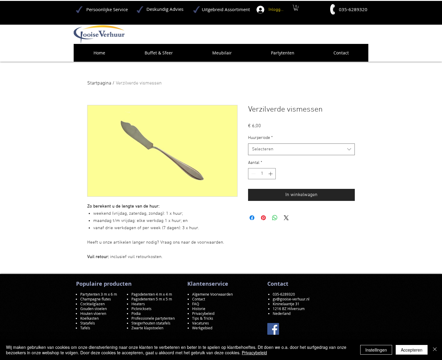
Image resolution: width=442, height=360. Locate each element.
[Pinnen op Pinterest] (263, 217)
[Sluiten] (434, 349)
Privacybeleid (254, 352)
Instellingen (376, 350)
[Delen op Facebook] (252, 217)
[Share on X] (286, 217)
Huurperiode (260, 137)
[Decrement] (252, 173)
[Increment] (271, 173)
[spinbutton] (261, 173)
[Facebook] (273, 329)
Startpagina (99, 83)
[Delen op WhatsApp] (274, 217)
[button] (296, 8)
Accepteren (411, 350)
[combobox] (301, 149)
